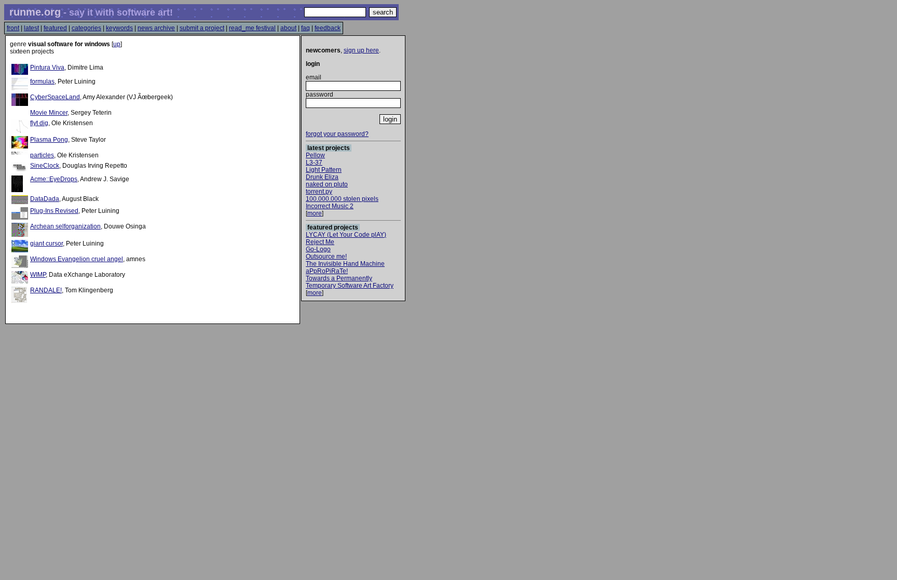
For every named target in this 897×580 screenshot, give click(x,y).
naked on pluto (327, 184)
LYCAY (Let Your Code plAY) (346, 234)
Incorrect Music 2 (330, 206)
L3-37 (314, 162)
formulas (42, 81)
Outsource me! (326, 256)
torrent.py (319, 191)
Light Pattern (324, 169)
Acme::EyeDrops (53, 179)
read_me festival (252, 28)
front (13, 28)
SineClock (44, 165)
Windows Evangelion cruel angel (76, 259)
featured (55, 28)
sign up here (361, 50)
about (288, 28)
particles (42, 155)
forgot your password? (337, 134)
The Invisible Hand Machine (345, 263)
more (314, 213)
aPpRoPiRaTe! (327, 271)
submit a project (202, 28)
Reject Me (320, 242)
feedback (328, 28)
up (116, 44)
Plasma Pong (49, 139)
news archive (156, 28)
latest (31, 28)
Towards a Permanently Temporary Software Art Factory (349, 282)
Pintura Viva (47, 67)
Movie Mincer (48, 112)
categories (86, 28)
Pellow (315, 155)
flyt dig (39, 123)
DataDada (44, 199)
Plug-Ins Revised (54, 210)
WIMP (38, 274)
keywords (119, 28)
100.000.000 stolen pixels (342, 199)
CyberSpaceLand (55, 97)
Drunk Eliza (322, 177)
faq (305, 28)
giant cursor (46, 243)
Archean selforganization (65, 226)
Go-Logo (318, 249)
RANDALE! (46, 290)
